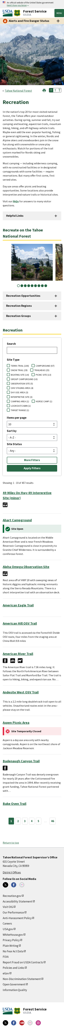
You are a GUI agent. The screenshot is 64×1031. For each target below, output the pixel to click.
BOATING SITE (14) (20, 374)
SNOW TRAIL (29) (19, 370)
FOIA (6, 957)
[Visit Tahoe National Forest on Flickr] (22, 885)
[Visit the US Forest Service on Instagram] (38, 1023)
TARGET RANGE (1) (20, 410)
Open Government (14, 984)
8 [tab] (42, 285)
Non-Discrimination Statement (22, 979)
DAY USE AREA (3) (19, 392)
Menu (59, 13)
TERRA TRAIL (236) (20, 365)
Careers (7, 923)
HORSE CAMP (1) (44, 401)
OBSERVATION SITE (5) (22, 383)
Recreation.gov (12, 896)
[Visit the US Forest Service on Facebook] (13, 1023)
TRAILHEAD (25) (41, 370)
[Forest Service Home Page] (17, 13)
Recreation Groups (18, 316)
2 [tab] (21, 285)
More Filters (32, 460)
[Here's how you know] (32, 4)
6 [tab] (35, 285)
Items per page (16, 418)
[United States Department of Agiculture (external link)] (8, 13)
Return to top (11, 842)
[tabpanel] (32, 262)
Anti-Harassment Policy (17, 918)
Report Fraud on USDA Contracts (23, 962)
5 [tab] (32, 285)
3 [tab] (25, 285)
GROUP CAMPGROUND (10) (24, 379)
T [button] (51, 90)
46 (52, 821)
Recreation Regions (19, 306)
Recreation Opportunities (23, 296)
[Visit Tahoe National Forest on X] (5, 885)
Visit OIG (8, 907)
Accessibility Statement (17, 901)
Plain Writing (10, 946)
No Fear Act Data (13, 951)
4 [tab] (28, 285)
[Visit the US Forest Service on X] (5, 1023)
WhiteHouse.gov (13, 935)
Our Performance (13, 912)
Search (11, 344)
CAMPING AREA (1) (20, 401)
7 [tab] (39, 285)
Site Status (14, 444)
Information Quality (15, 990)
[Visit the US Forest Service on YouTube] (22, 1023)
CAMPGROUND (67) (45, 365)
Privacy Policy (11, 940)
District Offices (12, 872)
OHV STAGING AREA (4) (22, 388)
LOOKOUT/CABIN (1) (21, 405)
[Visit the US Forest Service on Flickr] (30, 1023)
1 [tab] (18, 285)
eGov (6, 973)
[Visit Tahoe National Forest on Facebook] (13, 885)
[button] (44, 89)
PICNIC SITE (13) (43, 374)
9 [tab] (45, 285)
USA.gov (8, 929)
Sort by (12, 431)
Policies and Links (13, 968)
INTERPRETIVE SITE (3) (21, 396)
